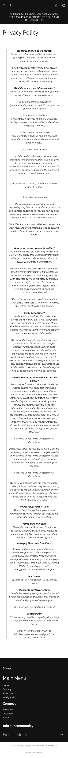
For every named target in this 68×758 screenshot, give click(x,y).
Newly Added (9, 697)
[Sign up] (61, 734)
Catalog (7, 689)
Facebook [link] (8, 709)
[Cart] (64, 5)
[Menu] (4, 5)
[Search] (11, 5)
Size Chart (8, 693)
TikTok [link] (6, 717)
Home (6, 685)
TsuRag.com (23, 745)
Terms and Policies (34, 752)
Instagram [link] (8, 713)
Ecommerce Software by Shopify (43, 745)
